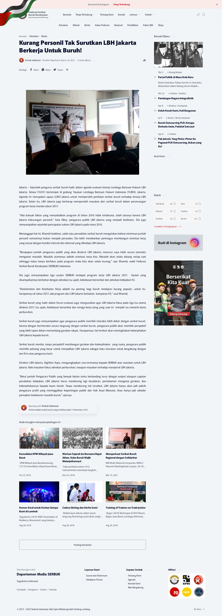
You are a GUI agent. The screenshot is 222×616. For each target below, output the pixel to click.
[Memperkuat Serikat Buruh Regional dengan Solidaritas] (126, 438)
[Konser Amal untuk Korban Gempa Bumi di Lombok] (39, 491)
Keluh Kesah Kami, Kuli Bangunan (177, 110)
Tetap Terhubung (121, 4)
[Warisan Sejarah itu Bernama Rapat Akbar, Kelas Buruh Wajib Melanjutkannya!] (82, 438)
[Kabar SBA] (148, 25)
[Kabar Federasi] (102, 25)
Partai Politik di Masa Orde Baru (175, 77)
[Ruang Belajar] (175, 72)
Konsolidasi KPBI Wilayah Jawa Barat (36, 455)
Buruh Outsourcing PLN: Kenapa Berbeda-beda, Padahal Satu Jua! (176, 124)
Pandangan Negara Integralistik (176, 98)
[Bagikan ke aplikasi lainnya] (67, 69)
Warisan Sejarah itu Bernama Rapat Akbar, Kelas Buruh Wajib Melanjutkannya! (82, 457)
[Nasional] (118, 25)
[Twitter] (43, 589)
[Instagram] (33, 589)
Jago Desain (109, 609)
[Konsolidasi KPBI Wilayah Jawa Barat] (39, 438)
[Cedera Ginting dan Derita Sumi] (82, 491)
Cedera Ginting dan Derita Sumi (80, 507)
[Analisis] (182, 93)
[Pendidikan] (132, 25)
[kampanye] (182, 105)
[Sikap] (160, 25)
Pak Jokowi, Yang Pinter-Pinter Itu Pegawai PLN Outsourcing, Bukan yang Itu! (180, 142)
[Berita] (87, 25)
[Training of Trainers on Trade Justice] (126, 491)
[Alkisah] (76, 25)
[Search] (203, 14)
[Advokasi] (63, 25)
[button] (198, 14)
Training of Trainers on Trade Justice (125, 507)
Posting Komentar (82, 544)
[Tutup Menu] (217, 4)
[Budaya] (173, 105)
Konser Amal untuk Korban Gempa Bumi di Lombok (38, 509)
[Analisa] (174, 93)
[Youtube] (53, 589)
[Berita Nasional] (183, 117)
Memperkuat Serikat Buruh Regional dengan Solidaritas (121, 455)
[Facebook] (21, 589)
